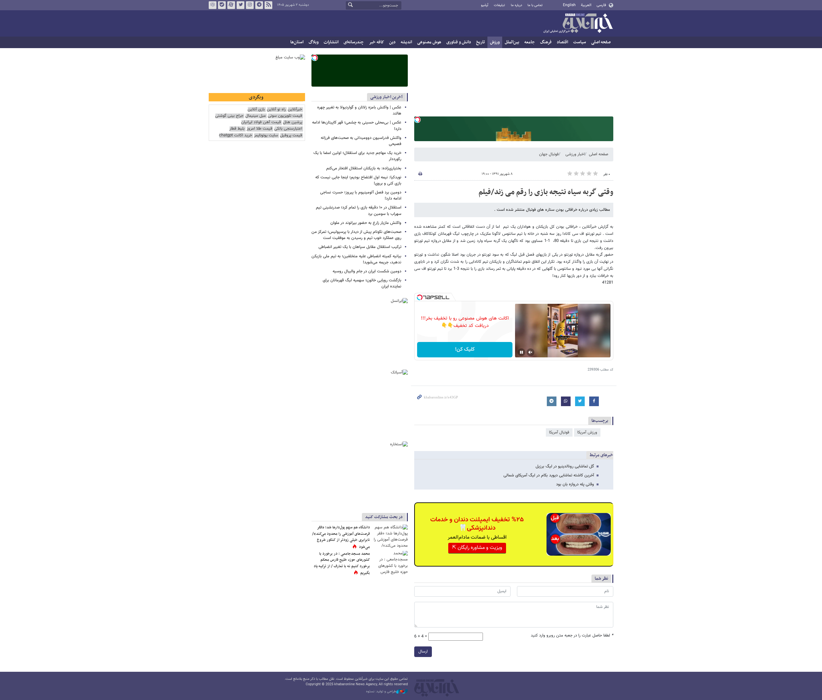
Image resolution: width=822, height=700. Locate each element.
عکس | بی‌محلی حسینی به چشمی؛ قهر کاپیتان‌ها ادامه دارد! (356, 125)
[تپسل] (417, 119)
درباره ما (516, 5)
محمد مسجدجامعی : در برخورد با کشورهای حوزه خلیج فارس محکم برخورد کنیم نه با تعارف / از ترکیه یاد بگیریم (342, 563)
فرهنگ (546, 42)
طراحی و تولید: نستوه (381, 691)
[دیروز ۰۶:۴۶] (390, 536)
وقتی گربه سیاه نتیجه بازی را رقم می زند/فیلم (545, 192)
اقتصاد (562, 42)
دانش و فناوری (458, 42)
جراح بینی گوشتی (229, 116)
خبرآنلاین (578, 24)
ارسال (423, 651)
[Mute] (530, 352)
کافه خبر (376, 42)
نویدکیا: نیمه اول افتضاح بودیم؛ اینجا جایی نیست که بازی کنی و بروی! (358, 180)
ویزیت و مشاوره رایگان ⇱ (477, 548)
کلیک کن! (465, 350)
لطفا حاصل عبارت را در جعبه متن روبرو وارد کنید (572, 636)
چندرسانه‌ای (354, 42)
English (569, 5)
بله (222, 5)
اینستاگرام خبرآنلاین (250, 5)
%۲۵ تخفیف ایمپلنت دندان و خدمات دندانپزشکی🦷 (477, 524)
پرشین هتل (292, 122)
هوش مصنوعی (429, 42)
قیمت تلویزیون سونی (285, 116)
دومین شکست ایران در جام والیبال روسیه (367, 271)
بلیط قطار (237, 129)
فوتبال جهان (549, 154)
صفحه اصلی (601, 42)
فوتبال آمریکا (559, 432)
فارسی (601, 5)
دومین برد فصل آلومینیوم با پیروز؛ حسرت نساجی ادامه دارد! (360, 195)
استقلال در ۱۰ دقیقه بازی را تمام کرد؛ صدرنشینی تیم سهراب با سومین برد (358, 210)
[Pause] (521, 352)
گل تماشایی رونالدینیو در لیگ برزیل (565, 466)
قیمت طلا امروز (259, 129)
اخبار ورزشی (575, 154)
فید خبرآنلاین (268, 5)
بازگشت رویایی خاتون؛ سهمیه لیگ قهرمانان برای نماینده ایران (362, 283)
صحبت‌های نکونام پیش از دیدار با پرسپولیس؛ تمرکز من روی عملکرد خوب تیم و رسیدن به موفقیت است (356, 235)
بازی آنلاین (256, 110)
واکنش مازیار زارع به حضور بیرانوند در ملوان (365, 223)
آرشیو (484, 5)
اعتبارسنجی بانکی (288, 129)
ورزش (495, 42)
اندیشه (406, 42)
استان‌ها (296, 42)
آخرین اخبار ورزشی (386, 97)
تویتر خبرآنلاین (240, 5)
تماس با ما (535, 5)
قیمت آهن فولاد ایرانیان (261, 122)
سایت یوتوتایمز (266, 135)
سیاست (579, 42)
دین (392, 42)
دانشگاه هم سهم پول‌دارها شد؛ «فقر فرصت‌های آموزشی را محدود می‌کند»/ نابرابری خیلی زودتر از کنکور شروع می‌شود (341, 537)
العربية (586, 5)
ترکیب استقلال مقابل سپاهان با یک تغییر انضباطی (360, 247)
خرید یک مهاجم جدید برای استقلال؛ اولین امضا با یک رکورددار (357, 156)
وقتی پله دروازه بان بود (575, 484)
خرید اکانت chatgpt (235, 135)
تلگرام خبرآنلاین (259, 5)
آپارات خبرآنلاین (231, 5)
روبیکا (212, 5)
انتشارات (331, 42)
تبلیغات (499, 5)
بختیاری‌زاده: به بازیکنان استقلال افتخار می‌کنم (363, 168)
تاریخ (480, 42)
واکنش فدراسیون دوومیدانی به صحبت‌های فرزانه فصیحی (361, 141)
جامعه (529, 42)
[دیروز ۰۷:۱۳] (390, 562)
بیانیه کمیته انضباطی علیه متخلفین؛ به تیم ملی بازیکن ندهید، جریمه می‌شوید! (356, 259)
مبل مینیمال (255, 116)
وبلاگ (314, 42)
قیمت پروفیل (291, 135)
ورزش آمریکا (587, 432)
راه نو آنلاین (276, 110)
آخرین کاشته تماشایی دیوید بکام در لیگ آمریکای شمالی (548, 475)
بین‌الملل (512, 42)
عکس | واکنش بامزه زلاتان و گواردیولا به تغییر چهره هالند (359, 110)
